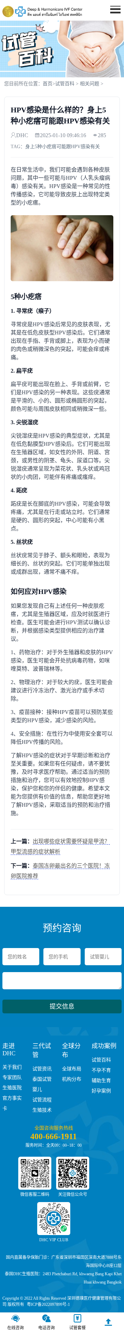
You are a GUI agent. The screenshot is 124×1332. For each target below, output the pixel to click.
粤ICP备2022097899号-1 (48, 1304)
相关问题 (89, 83)
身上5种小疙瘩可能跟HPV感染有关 (62, 146)
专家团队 (12, 1077)
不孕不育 (101, 1070)
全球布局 (71, 1068)
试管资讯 (42, 1068)
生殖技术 (42, 1110)
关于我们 (12, 1067)
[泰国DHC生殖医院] (42, 11)
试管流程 (42, 1099)
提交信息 (62, 1006)
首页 (112, 22)
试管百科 (64, 83)
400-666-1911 (53, 1136)
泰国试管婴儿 (42, 1084)
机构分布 (71, 1079)
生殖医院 (12, 1087)
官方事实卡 (12, 1103)
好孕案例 (101, 1090)
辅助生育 (101, 1080)
